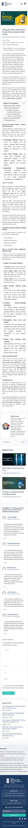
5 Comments (22, 37)
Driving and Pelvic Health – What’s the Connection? (12, 107)
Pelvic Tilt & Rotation (18, 793)
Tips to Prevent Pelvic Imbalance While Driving (14, 115)
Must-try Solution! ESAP (12, 118)
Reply (5, 538)
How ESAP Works (8, 795)
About (10, 793)
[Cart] (21, 3)
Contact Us (10, 803)
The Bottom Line (10, 120)
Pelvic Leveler (21, 367)
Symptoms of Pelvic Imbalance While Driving (14, 111)
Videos (15, 803)
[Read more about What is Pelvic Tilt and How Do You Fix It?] (14, 459)
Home (6, 793)
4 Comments (5, 473)
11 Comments (5, 496)
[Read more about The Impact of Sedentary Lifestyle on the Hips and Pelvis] (14, 483)
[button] (25, 3)
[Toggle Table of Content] (22, 103)
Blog (10, 473)
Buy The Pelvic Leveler (18, 795)
